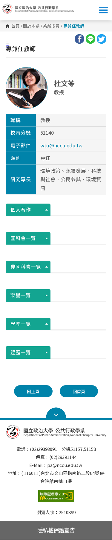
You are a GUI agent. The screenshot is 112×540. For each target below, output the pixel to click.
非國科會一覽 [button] (25, 266)
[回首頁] (38, 9)
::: (7, 41)
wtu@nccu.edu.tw (61, 145)
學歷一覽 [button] (20, 323)
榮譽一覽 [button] (20, 295)
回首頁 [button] (79, 391)
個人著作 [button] (20, 209)
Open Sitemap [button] (56, 413)
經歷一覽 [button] (20, 352)
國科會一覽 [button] (23, 238)
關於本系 (31, 26)
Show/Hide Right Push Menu (103, 10)
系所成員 (51, 26)
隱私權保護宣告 (56, 530)
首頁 (15, 26)
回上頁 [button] (33, 391)
